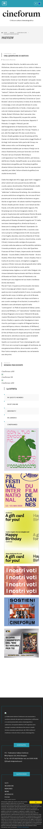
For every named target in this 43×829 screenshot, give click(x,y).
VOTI (6, 783)
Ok (35, 802)
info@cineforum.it (16, 761)
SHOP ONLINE (12, 404)
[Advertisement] (19, 673)
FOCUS (7, 797)
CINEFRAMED (12, 424)
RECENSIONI (9, 786)
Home (5, 32)
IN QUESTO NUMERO (15, 397)
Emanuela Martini (9, 59)
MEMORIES (8, 788)
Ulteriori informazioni (23, 827)
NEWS (7, 791)
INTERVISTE (9, 794)
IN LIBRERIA (12, 418)
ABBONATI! (11, 411)
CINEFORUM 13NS (22, 32)
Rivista (12, 32)
